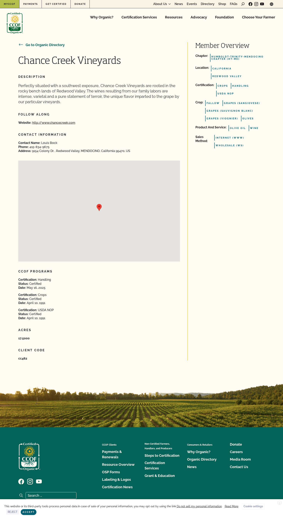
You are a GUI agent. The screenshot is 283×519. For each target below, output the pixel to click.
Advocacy (199, 17)
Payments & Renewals (112, 454)
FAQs (233, 4)
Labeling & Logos (116, 479)
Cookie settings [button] (253, 506)
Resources (174, 17)
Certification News (117, 487)
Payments (30, 4)
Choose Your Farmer (258, 17)
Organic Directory (202, 459)
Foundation (224, 17)
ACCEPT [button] (29, 512)
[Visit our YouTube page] (262, 4)
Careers (236, 452)
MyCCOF (9, 4)
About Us (160, 4)
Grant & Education (160, 476)
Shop (222, 4)
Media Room (240, 459)
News (179, 4)
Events (192, 4)
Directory (207, 4)
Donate (80, 4)
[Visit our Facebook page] (250, 4)
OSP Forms (111, 472)
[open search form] (243, 4)
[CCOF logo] (15, 19)
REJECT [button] (13, 511)
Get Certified (56, 4)
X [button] (279, 503)
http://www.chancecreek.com (53, 123)
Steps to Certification (162, 455)
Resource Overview (118, 465)
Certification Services (139, 17)
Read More (231, 506)
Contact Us (239, 467)
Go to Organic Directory (45, 45)
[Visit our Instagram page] (256, 4)
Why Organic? (101, 17)
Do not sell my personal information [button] (199, 506)
